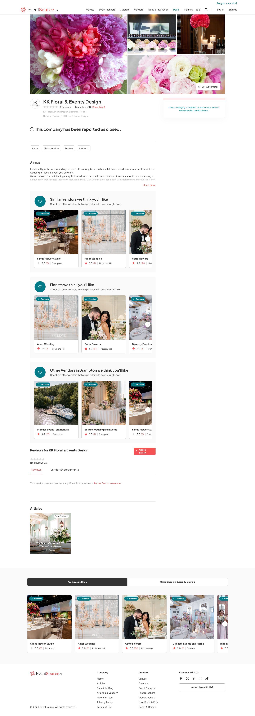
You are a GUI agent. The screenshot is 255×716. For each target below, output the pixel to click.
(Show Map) (98, 107)
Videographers (147, 697)
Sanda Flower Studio (49, 258)
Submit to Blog (105, 688)
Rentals (152, 707)
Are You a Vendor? (107, 692)
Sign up (233, 9)
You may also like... (77, 582)
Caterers (124, 9)
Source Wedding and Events (101, 429)
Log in (220, 9)
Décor (142, 707)
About (35, 148)
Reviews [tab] (36, 469)
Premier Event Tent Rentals (53, 429)
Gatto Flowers (140, 258)
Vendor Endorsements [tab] (64, 469)
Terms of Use (104, 707)
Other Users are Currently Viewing (177, 582)
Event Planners (107, 9)
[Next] (148, 239)
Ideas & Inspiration (158, 9)
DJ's (155, 702)
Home (46, 116)
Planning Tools (192, 9)
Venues (90, 9)
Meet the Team (105, 697)
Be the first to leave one (107, 483)
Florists (56, 116)
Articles (84, 148)
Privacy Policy (105, 702)
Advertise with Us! (202, 687)
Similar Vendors (51, 148)
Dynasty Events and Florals (148, 344)
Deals (176, 9)
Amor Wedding (93, 258)
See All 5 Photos (210, 86)
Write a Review (142, 451)
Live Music (144, 702)
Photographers (147, 692)
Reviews (69, 148)
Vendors (138, 9)
